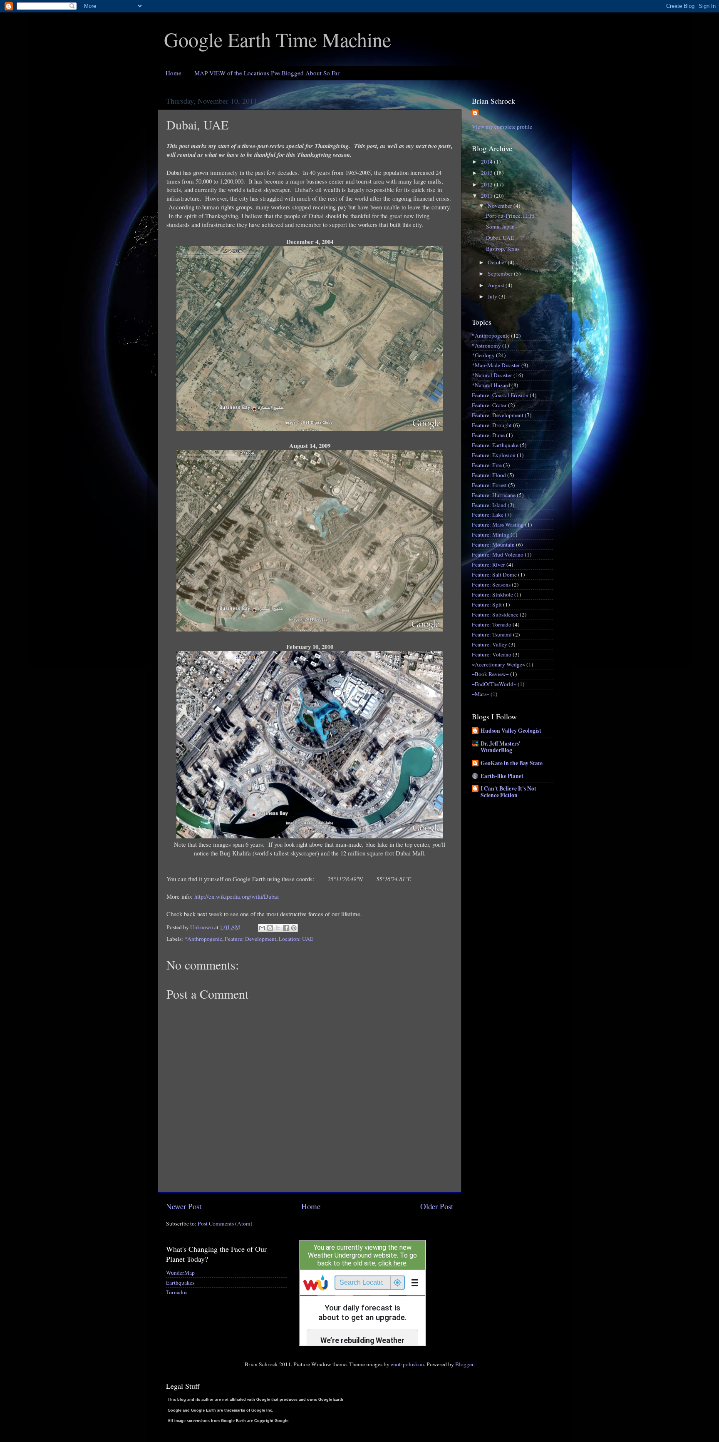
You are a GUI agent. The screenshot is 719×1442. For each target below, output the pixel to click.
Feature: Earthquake (495, 445)
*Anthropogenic (203, 938)
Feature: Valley (489, 644)
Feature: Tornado (491, 624)
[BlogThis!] (270, 928)
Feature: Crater (489, 405)
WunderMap (180, 1272)
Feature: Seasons (491, 584)
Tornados (176, 1292)
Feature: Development (250, 938)
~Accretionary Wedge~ (498, 664)
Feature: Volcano (491, 654)
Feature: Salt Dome (494, 574)
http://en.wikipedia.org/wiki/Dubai (236, 896)
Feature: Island (489, 505)
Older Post (436, 1206)
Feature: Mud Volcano (497, 554)
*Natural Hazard (491, 385)
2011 (487, 195)
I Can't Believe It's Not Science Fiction (508, 791)
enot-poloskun (407, 1364)
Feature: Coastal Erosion (500, 395)
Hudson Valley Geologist (511, 730)
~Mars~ (480, 694)
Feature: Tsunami (492, 634)
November (500, 205)
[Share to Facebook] (286, 928)
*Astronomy (486, 345)
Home (173, 73)
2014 (487, 161)
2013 (487, 173)
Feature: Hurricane (494, 495)
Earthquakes (180, 1282)
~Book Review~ (490, 674)
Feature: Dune (488, 435)
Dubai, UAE (500, 237)
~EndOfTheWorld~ (494, 684)
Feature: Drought (492, 425)
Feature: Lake (487, 514)
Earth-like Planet (502, 776)
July (493, 296)
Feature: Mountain (493, 544)
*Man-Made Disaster (496, 365)
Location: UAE (296, 938)
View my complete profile (502, 126)
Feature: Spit (487, 604)
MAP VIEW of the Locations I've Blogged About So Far (267, 73)
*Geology (483, 355)
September (501, 273)
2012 (487, 184)
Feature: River (488, 564)
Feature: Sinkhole (492, 594)
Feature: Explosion (494, 455)
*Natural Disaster (492, 375)
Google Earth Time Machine (277, 39)
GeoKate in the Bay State (512, 763)
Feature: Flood (489, 475)
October (498, 262)
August (497, 285)
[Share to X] (278, 928)
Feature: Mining (490, 534)
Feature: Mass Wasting (498, 524)
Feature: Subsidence (495, 614)
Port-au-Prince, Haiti (510, 215)
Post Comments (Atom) (225, 1223)
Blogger (464, 1364)
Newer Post (183, 1206)
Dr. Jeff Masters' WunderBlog (501, 746)
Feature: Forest (489, 485)
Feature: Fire (487, 465)
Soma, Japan (500, 226)
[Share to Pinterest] (294, 928)
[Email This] (262, 928)
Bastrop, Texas (502, 248)
